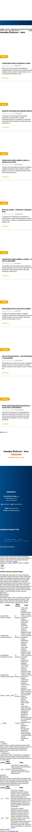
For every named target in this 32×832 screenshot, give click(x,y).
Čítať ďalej (5, 78)
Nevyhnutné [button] (3, 593)
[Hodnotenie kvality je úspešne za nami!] (16, 47)
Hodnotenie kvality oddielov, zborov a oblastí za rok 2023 (15, 161)
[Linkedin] (17, 551)
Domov (2, 29)
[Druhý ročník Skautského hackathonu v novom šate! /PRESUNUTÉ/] (16, 390)
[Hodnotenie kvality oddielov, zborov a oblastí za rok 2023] (16, 144)
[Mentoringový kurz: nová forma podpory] (16, 293)
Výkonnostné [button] (4, 751)
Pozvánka (5, 349)
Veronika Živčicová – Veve (8, 65)
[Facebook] (11, 551)
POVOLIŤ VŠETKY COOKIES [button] (21, 563)
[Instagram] (14, 551)
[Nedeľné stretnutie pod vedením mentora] (16, 95)
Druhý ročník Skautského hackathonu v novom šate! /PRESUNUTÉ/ (16, 406)
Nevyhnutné (5, 594)
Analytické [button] (3, 775)
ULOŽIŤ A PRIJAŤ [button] (5, 829)
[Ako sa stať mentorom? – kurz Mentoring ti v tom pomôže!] (16, 340)
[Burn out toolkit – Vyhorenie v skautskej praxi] (16, 194)
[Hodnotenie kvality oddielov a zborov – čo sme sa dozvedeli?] (16, 243)
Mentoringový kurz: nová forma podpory (16, 308)
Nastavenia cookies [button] (6, 563)
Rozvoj (4, 56)
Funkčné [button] (2, 742)
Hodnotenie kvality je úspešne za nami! (16, 63)
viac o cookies (13, 561)
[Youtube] (21, 551)
